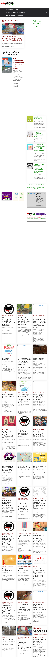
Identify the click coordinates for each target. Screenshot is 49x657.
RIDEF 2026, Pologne (6, 359)
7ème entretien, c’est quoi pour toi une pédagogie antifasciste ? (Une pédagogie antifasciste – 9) (8, 322)
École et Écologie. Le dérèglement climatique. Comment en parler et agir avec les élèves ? (24, 398)
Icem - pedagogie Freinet (8, 361)
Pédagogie (20, 315)
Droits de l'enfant (6, 429)
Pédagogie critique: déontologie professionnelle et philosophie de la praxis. (39, 504)
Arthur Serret (5, 439)
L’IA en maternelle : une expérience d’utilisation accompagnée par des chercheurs (39, 538)
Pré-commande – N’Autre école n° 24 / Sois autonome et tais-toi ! (18, 63)
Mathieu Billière (22, 614)
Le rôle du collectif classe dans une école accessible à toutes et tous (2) (8, 468)
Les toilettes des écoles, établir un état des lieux (39, 118)
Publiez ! (18, 9)
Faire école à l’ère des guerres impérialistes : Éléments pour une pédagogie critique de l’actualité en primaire (39, 168)
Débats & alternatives (7, 315)
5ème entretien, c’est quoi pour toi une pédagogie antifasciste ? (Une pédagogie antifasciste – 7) (8, 540)
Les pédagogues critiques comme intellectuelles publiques (38, 397)
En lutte (4, 392)
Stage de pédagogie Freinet (39, 467)
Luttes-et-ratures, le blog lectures (14, 15)
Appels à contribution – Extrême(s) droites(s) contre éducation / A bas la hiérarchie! (12, 38)
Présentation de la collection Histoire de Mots (24, 536)
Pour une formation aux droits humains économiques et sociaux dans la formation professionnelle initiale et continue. (24, 362)
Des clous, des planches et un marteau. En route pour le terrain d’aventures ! (24, 321)
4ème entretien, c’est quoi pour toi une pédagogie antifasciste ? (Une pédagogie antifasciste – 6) (8, 609)
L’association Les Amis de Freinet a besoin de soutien (8, 396)
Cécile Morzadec (22, 326)
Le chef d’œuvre (7, 639)
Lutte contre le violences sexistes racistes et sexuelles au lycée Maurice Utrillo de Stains (24, 608)
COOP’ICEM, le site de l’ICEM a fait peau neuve (24, 570)
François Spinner (38, 138)
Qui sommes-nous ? (9, 9)
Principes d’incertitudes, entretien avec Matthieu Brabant (39, 433)
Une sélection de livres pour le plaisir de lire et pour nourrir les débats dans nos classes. (39, 147)
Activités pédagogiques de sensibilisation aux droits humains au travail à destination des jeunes (39, 322)
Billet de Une (21, 637)
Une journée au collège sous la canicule (7, 570)
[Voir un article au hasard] (46, 12)
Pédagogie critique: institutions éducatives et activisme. (39, 641)
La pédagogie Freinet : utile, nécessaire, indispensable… (7, 503)
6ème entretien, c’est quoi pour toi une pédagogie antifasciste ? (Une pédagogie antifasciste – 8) (24, 505)
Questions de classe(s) (16, 71)
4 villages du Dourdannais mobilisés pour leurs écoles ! (39, 134)
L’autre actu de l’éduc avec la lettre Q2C (40, 195)
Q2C (3, 41)
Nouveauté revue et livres (24, 533)
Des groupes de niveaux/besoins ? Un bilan (39, 359)
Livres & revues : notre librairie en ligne (15, 12)
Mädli (35, 121)
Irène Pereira (36, 329)
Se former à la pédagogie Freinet (24, 467)
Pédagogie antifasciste (23, 427)
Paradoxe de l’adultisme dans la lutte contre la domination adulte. (39, 606)
